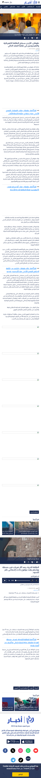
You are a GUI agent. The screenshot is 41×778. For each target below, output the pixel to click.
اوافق (20, 774)
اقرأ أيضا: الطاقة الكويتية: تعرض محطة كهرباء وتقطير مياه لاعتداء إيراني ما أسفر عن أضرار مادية (21, 642)
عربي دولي (35, 590)
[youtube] (35, 750)
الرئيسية (38, 6)
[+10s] (36, 580)
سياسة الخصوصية (12, 768)
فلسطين (12, 6)
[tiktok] (20, 760)
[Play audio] (5, 580)
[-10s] (32, 580)
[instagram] (20, 750)
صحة (18, 6)
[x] (12, 750)
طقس (6, 6)
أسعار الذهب (30, 6)
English (6, 2)
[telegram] (13, 760)
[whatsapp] (28, 750)
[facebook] (5, 750)
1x (9, 580)
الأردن (23, 6)
